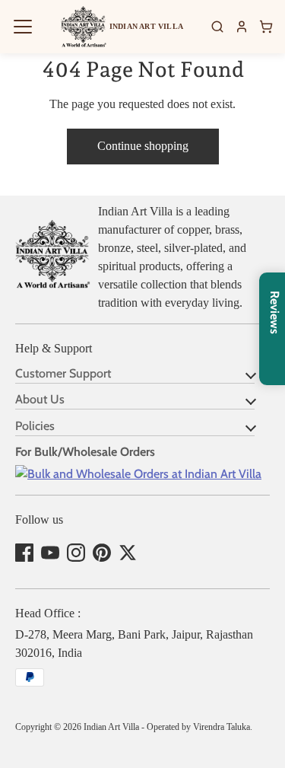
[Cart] (266, 26)
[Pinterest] (102, 552)
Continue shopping (142, 145)
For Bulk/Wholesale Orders (85, 452)
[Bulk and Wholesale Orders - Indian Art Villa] (138, 474)
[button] (23, 26)
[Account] (241, 26)
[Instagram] (76, 552)
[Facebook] (24, 552)
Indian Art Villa (111, 727)
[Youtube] (50, 552)
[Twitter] (128, 552)
